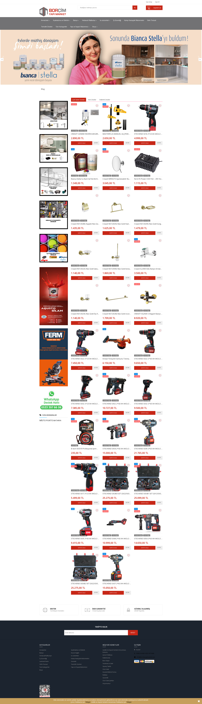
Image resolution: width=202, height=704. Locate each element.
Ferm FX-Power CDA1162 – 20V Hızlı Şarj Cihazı (148, 179)
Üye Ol (157, 2)
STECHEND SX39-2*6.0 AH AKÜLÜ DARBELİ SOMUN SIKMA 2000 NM (148, 449)
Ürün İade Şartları (108, 681)
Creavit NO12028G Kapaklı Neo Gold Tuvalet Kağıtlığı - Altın (85, 224)
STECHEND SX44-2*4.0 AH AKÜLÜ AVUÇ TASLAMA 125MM (117, 539)
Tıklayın (87, 702)
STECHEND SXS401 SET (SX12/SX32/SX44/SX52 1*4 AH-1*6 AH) (148, 494)
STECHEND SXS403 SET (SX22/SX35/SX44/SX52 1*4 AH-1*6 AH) (117, 494)
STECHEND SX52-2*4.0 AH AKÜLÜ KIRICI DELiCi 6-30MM (117, 404)
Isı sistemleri (75, 656)
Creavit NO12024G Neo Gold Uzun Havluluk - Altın (117, 314)
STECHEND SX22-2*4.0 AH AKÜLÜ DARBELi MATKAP (148, 359)
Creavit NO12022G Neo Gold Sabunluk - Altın (85, 269)
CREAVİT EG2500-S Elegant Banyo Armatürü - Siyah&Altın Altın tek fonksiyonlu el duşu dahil (148, 314)
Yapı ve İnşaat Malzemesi (79, 667)
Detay (96, 143)
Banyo (41, 653)
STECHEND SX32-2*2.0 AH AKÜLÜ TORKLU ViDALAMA (85, 404)
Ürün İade (106, 669)
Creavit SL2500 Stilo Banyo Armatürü (148, 269)
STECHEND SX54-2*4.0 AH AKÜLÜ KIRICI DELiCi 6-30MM (117, 449)
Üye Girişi (149, 2)
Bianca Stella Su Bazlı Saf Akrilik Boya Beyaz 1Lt (85, 179)
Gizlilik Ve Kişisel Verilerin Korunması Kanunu (114, 651)
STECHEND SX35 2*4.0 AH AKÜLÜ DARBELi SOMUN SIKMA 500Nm (85, 539)
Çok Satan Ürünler (78, 100)
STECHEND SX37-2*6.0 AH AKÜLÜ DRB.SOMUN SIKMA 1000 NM (117, 584)
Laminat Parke (44, 661)
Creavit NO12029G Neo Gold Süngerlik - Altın (148, 224)
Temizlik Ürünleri (76, 664)
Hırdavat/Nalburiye (45, 656)
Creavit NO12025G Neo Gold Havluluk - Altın (117, 224)
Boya (41, 670)
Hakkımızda (106, 658)
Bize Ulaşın (106, 661)
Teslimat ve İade (108, 663)
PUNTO (49, 420)
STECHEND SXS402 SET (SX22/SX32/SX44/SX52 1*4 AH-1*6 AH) (85, 584)
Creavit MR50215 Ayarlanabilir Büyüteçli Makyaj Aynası (117, 179)
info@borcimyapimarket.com (146, 657)
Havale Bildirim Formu (109, 672)
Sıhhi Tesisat (43, 664)
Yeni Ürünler (92, 100)
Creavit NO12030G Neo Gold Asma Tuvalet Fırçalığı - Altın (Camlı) (117, 269)
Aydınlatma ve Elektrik (78, 650)
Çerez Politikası (107, 655)
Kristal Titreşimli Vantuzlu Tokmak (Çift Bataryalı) (117, 359)
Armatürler (42, 650)
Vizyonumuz (106, 683)
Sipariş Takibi (107, 666)
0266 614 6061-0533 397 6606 (145, 653)
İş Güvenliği (43, 658)
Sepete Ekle (81, 143)
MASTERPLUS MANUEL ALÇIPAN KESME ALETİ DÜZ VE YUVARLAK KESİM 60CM (117, 134)
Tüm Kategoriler (44, 667)
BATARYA (57, 420)
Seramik (73, 661)
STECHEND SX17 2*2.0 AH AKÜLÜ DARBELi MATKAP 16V (85, 494)
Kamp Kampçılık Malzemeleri (80, 658)
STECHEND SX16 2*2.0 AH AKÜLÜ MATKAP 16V (148, 134)
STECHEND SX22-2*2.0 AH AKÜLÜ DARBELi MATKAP (85, 359)
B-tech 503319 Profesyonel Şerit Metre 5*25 (85, 449)
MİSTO (42, 420)
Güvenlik (105, 678)
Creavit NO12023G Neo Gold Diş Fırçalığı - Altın (85, 314)
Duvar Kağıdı (75, 653)
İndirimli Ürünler (104, 100)
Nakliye (105, 675)
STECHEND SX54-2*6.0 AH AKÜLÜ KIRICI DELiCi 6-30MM (148, 539)
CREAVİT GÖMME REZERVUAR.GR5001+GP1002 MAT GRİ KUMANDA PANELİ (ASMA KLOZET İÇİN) (85, 134)
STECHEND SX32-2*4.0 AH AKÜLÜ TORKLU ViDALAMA (148, 404)
